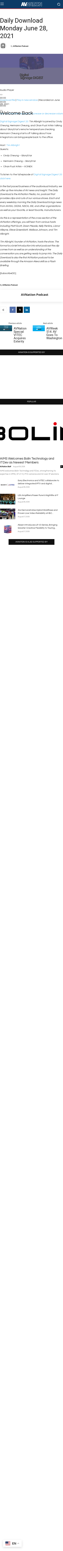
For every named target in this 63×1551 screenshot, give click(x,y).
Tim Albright (13, 145)
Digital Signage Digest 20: (14, 121)
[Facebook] (13, 310)
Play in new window (27, 100)
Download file (7, 100)
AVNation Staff (5, 466)
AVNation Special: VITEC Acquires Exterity (20, 335)
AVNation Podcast (20, 46)
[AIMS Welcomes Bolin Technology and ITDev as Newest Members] (31, 432)
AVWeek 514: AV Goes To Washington (54, 333)
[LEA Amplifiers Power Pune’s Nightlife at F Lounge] (7, 499)
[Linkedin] (27, 310)
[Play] (1, 94)
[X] (20, 310)
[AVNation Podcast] (10, 296)
